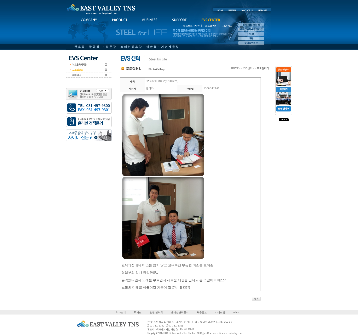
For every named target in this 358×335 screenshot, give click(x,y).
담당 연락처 (156, 312)
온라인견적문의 (180, 312)
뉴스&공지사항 (191, 25)
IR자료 (138, 312)
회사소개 (121, 312)
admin (236, 312)
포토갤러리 (211, 25)
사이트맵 (220, 312)
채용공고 (227, 25)
